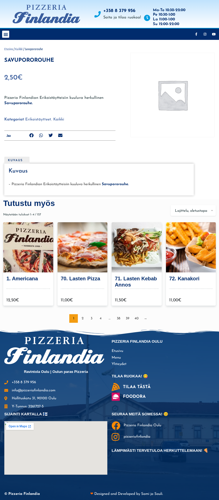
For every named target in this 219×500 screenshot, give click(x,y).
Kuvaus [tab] (15, 160)
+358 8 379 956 (119, 10)
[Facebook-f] (196, 34)
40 (137, 318)
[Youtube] (213, 34)
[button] (5, 34)
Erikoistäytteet (38, 120)
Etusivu (8, 49)
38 (118, 318)
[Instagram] (205, 34)
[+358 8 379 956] (97, 14)
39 (127, 318)
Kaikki (19, 49)
